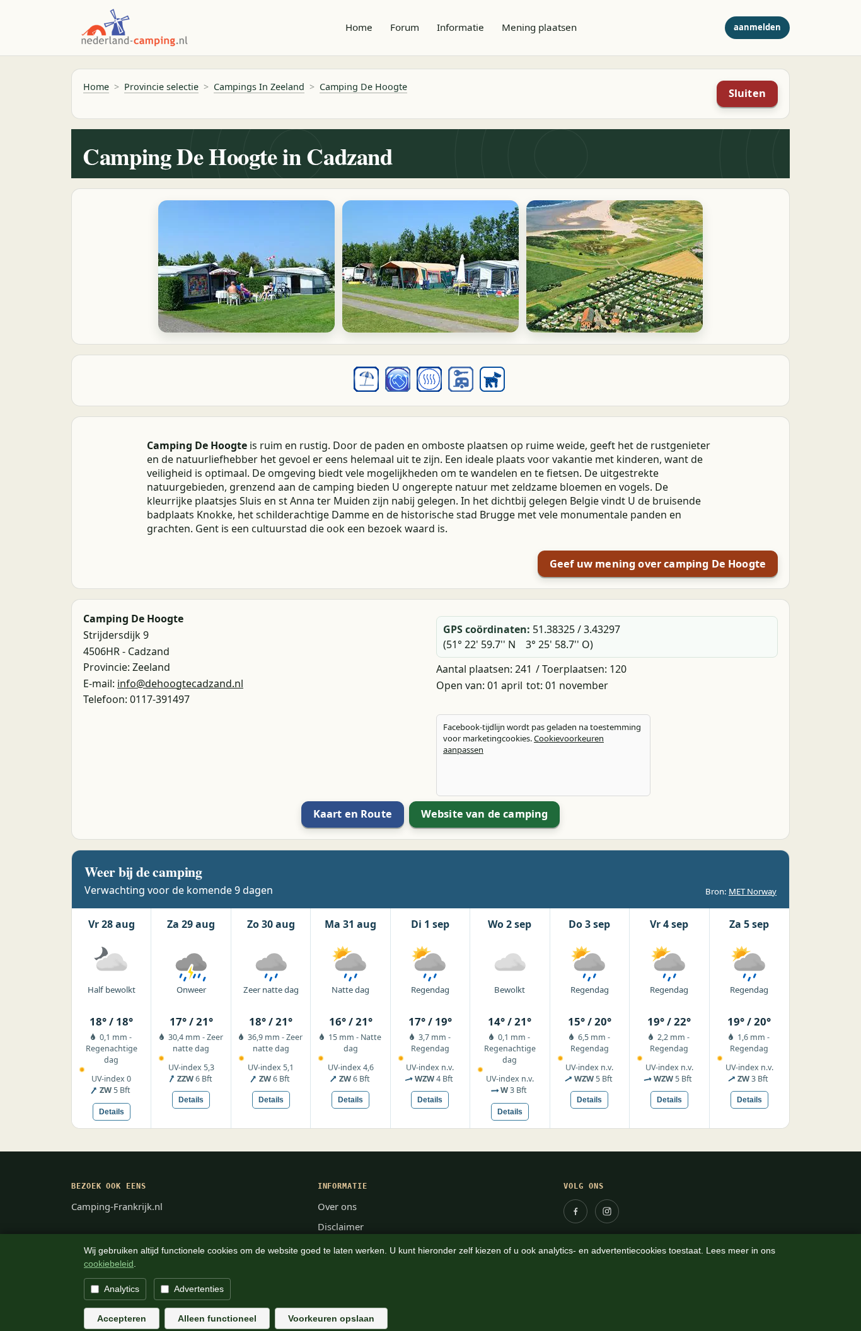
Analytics (121, 1289)
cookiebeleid (109, 1264)
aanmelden (757, 27)
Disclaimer (341, 1226)
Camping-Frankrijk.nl (117, 1206)
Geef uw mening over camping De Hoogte (658, 564)
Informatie (460, 27)
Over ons (337, 1206)
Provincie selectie (161, 87)
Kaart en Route (352, 814)
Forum (404, 27)
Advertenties (199, 1289)
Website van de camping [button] (484, 814)
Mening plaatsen (539, 27)
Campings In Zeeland (259, 87)
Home (359, 27)
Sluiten (747, 93)
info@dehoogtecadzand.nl (180, 683)
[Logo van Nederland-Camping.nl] (134, 28)
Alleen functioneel (217, 1318)
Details (111, 1111)
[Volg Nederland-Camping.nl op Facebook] (575, 1211)
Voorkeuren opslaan (331, 1318)
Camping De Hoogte (363, 87)
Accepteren (121, 1318)
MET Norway (753, 891)
